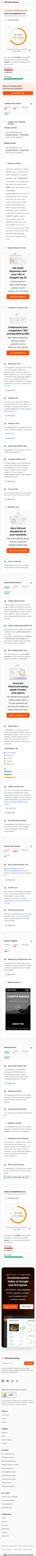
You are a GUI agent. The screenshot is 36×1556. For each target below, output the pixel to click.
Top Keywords (6, 1483)
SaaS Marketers (7, 1507)
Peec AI (4, 1521)
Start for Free (10, 1307)
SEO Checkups (7, 1440)
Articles (4, 1422)
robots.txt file (8, 383)
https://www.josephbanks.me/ (13, 871)
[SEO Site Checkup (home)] (10, 2)
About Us (5, 1432)
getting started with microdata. (16, 1079)
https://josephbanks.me (15, 13)
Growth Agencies (7, 1504)
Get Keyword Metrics (18, 297)
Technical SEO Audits (9, 1479)
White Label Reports (8, 1486)
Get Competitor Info (18, 353)
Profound (5, 1525)
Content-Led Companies (10, 1497)
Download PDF (13, 20)
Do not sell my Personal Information (20, 1555)
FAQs (3, 1436)
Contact (4, 1443)
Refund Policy (28, 1549)
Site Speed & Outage (9, 1475)
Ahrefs (4, 1518)
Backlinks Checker (8, 1457)
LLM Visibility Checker (9, 1472)
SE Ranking (5, 1529)
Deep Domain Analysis (9, 1461)
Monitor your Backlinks (18, 551)
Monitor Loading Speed (18, 715)
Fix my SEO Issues (18, 93)
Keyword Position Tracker (10, 1465)
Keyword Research (8, 1468)
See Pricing (26, 1307)
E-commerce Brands (8, 1500)
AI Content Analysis (8, 1454)
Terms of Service (7, 1549)
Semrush (4, 1532)
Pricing (4, 1418)
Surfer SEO (5, 1536)
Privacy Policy (17, 1549)
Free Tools (5, 1415)
